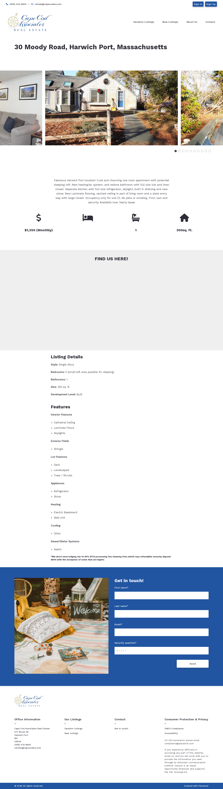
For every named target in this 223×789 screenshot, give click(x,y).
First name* (121, 587)
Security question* (125, 643)
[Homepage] (30, 21)
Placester (203, 786)
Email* (118, 624)
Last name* (121, 606)
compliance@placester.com (179, 743)
